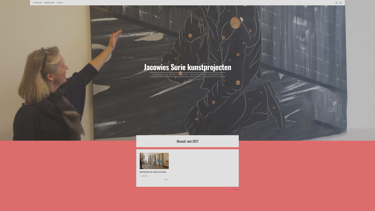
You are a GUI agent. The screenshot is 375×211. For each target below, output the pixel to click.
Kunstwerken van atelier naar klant (153, 171)
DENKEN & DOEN (49, 2)
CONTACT (60, 2)
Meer (166, 179)
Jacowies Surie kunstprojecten (187, 66)
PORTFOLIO (38, 2)
